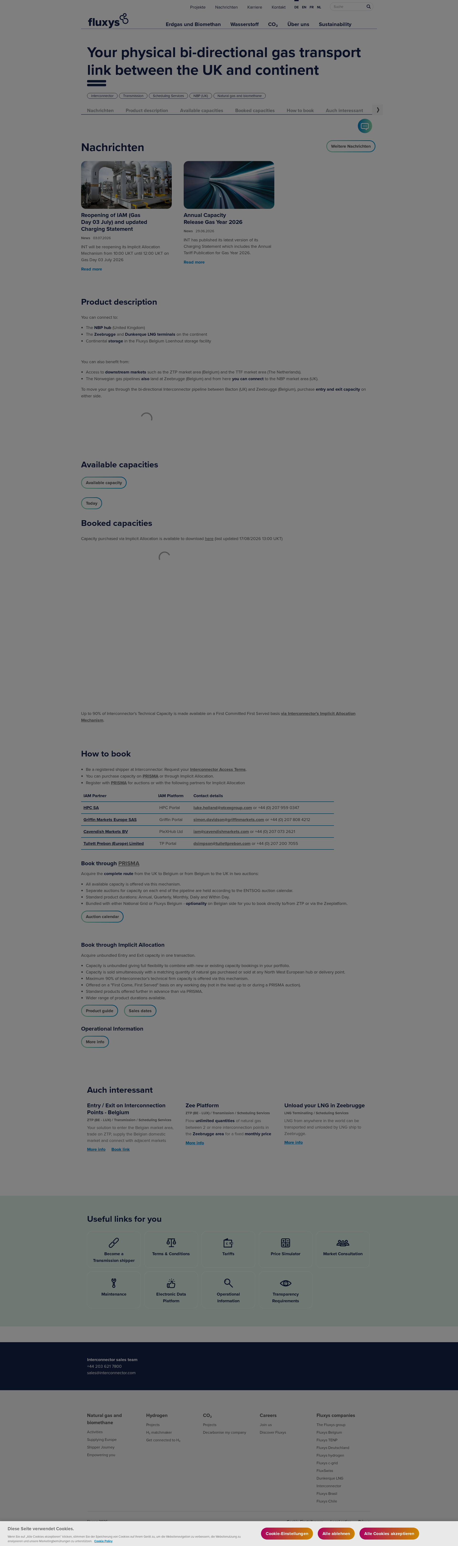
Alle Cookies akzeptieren (389, 1533)
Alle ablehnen (336, 1533)
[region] (229, 1533)
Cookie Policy (103, 1541)
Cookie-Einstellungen (287, 1533)
